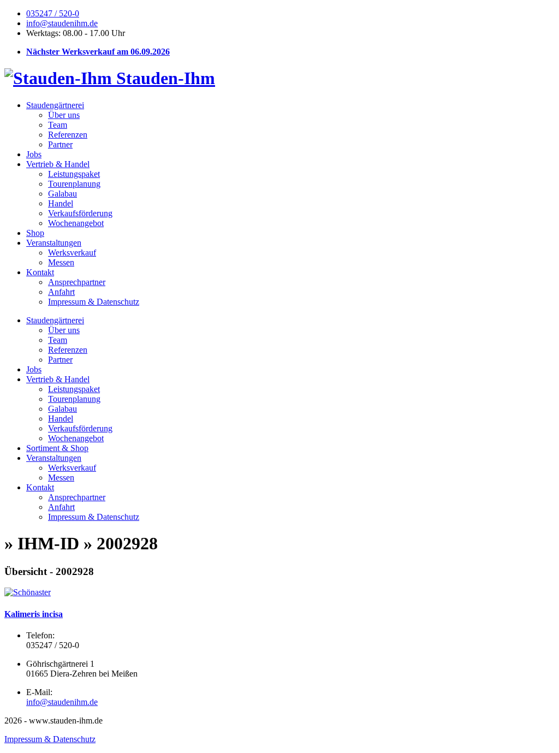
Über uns (64, 115)
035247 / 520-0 (52, 13)
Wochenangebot (76, 223)
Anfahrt (61, 292)
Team (57, 124)
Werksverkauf (72, 252)
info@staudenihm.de (62, 23)
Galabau (62, 193)
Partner (60, 144)
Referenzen (67, 134)
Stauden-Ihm (163, 78)
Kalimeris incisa (33, 614)
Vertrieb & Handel (58, 164)
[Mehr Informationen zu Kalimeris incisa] (27, 592)
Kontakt (40, 272)
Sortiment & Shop (57, 448)
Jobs (33, 154)
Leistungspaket (74, 174)
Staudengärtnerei (55, 105)
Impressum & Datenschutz (93, 301)
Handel (60, 203)
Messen (61, 262)
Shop (35, 233)
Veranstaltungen (53, 242)
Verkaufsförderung (80, 213)
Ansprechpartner (76, 282)
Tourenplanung (74, 183)
